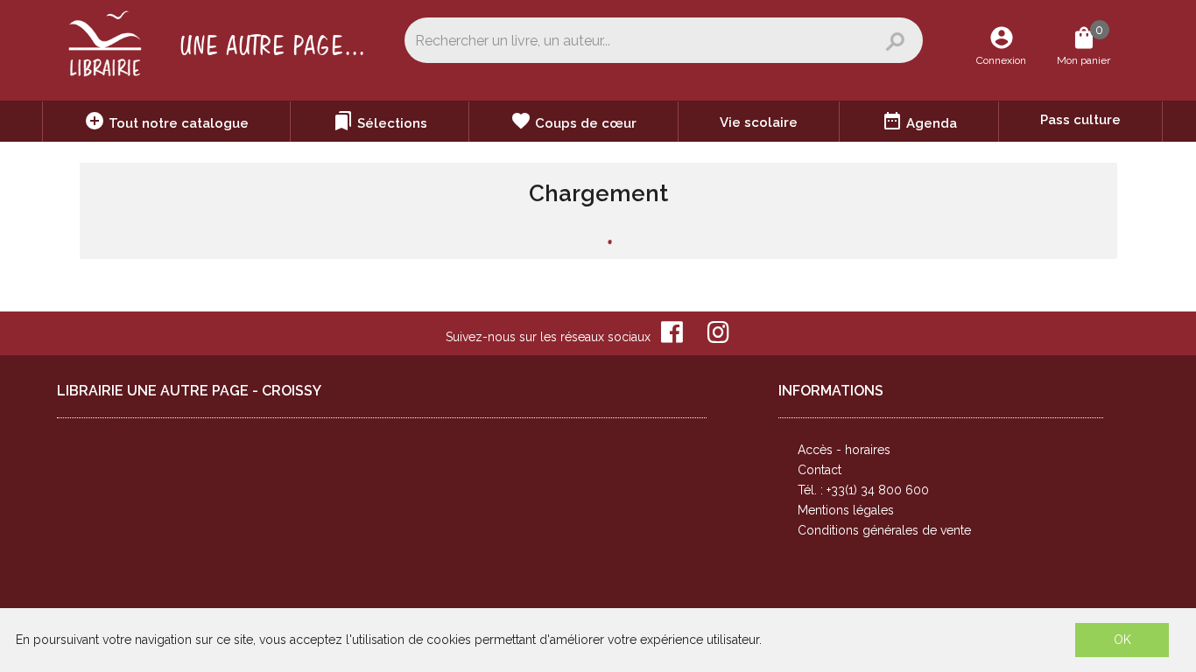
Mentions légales (846, 510)
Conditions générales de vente (884, 530)
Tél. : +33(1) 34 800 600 (863, 490)
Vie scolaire (759, 122)
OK (1122, 640)
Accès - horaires (844, 450)
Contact (819, 470)
